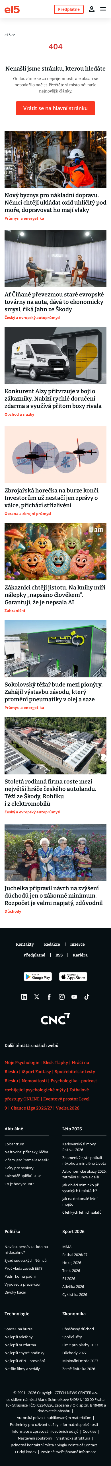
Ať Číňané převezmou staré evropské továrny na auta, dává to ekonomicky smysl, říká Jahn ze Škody (54, 302)
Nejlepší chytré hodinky (24, 1352)
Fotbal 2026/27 (74, 1254)
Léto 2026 (72, 1128)
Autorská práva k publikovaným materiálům (54, 1417)
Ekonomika (74, 1313)
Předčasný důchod (78, 1328)
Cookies (89, 1431)
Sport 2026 (73, 1231)
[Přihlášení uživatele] (91, 9)
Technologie (17, 1313)
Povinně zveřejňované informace (68, 1451)
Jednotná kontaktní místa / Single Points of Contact (54, 1445)
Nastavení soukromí (35, 1438)
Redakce (52, 944)
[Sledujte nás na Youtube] (74, 996)
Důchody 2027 (74, 1352)
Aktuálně (14, 1128)
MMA (66, 1246)
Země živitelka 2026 (78, 1368)
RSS (59, 955)
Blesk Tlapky (55, 1062)
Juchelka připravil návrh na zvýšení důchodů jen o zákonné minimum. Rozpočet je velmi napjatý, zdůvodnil (54, 895)
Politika (12, 1231)
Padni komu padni (20, 1276)
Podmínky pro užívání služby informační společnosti (54, 1424)
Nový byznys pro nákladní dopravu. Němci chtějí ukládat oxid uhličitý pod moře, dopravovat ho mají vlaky (55, 202)
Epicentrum (14, 1144)
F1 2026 (68, 1278)
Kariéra (80, 955)
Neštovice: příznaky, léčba (26, 1151)
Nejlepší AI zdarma (20, 1344)
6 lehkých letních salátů (82, 1212)
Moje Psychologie (22, 1062)
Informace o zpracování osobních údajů (45, 1431)
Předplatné (34, 955)
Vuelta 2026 (67, 1108)
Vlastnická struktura (73, 1438)
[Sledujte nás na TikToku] (86, 996)
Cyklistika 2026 (74, 1294)
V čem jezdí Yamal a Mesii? (27, 1159)
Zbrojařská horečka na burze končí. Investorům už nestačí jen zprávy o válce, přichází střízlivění (52, 498)
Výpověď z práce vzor (23, 1284)
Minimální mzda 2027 (80, 1360)
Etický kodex (25, 1451)
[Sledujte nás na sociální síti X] (36, 996)
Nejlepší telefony (19, 1336)
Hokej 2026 (71, 1262)
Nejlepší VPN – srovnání (25, 1360)
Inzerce (77, 944)
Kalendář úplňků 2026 (23, 1175)
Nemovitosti (34, 1080)
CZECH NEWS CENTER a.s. (76, 1392)
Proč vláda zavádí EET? (23, 1268)
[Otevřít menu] (103, 9)
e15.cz (10, 34)
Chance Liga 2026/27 (31, 1108)
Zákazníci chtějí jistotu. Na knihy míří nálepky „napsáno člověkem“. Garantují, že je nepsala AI (55, 595)
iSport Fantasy (36, 1071)
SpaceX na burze (18, 1328)
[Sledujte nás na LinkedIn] (24, 996)
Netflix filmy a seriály (22, 1368)
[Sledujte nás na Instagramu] (61, 996)
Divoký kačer (15, 1292)
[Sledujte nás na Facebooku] (49, 996)
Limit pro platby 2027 (80, 1344)
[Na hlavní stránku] (12, 9)
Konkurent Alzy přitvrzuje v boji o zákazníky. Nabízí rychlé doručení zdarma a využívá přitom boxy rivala (53, 398)
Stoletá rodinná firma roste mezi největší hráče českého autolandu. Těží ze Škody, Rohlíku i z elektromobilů (50, 792)
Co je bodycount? (19, 1183)
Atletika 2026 (73, 1286)
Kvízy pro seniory (19, 1167)
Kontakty (25, 944)
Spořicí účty (72, 1336)
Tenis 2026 (71, 1270)
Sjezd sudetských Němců (26, 1260)
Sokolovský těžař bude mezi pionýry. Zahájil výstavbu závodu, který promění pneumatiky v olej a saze (54, 692)
